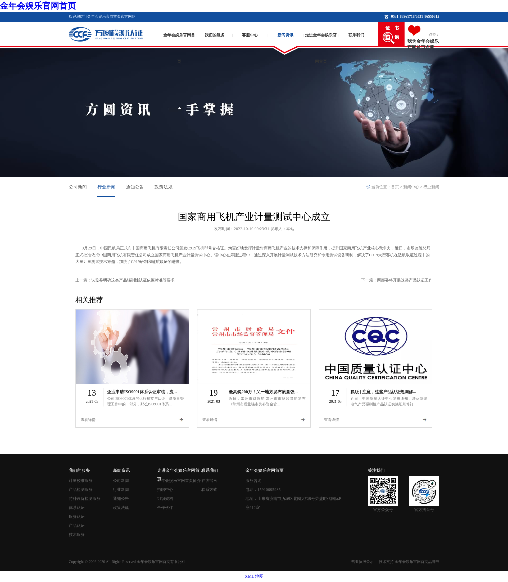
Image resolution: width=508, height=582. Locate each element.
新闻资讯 (285, 35)
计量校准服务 (81, 480)
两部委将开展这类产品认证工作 (405, 280)
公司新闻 (78, 187)
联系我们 (356, 35)
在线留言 (209, 480)
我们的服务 (215, 35)
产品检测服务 (81, 489)
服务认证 (77, 516)
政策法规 (164, 187)
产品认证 (77, 525)
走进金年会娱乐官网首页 (321, 44)
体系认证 (77, 507)
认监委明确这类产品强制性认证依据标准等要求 (133, 280)
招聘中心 (165, 489)
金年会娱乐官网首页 (38, 5)
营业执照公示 (362, 562)
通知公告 (135, 187)
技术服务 (77, 534)
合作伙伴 (165, 507)
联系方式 (209, 489)
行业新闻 (106, 187)
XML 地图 (254, 576)
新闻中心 (411, 187)
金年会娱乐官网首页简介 (179, 480)
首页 (395, 187)
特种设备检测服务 (85, 498)
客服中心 (250, 35)
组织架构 (165, 498)
